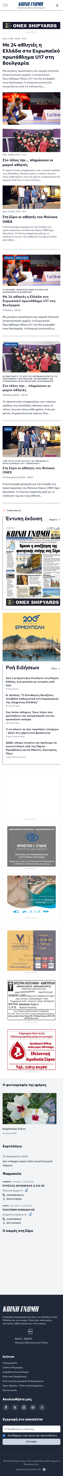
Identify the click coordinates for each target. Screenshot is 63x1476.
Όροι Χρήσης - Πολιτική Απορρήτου (23, 1385)
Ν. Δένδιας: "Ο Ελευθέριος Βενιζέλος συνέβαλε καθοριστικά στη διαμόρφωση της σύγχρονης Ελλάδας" (32, 698)
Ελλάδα (9, 258)
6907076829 (14, 1199)
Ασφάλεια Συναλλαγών (16, 1372)
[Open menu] (5, 5)
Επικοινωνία (10, 1390)
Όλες (54, 668)
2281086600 (13, 1219)
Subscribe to (13, 510)
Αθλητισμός (22, 258)
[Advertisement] (31, 796)
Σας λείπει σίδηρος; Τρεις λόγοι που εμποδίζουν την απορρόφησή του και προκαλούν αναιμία (30, 715)
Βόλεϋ (8, 429)
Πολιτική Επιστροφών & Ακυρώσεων (23, 1381)
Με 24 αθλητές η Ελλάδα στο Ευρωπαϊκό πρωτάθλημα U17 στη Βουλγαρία (31, 54)
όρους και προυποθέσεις (42, 1435)
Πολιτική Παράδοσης (15, 1376)
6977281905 (13, 1223)
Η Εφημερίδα (10, 1363)
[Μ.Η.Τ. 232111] (31, 1332)
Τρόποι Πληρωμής (13, 1367)
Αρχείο (53, 519)
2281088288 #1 (15, 1195)
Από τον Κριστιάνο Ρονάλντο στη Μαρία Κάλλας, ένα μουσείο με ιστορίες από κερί (32, 681)
